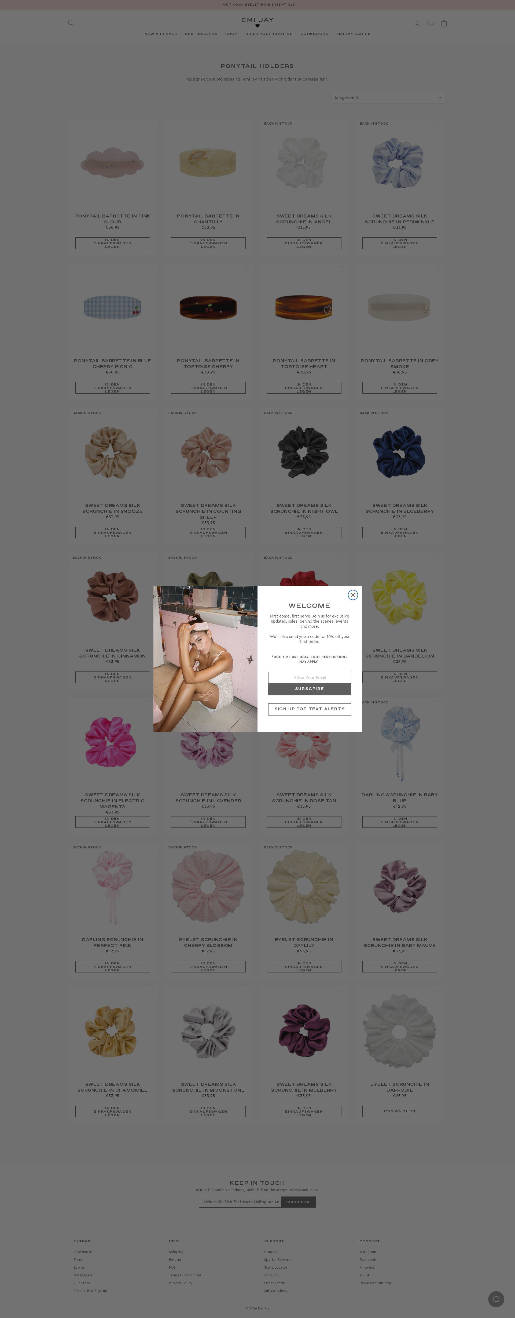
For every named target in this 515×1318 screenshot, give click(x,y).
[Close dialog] (353, 595)
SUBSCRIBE (309, 689)
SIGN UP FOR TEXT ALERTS (309, 709)
